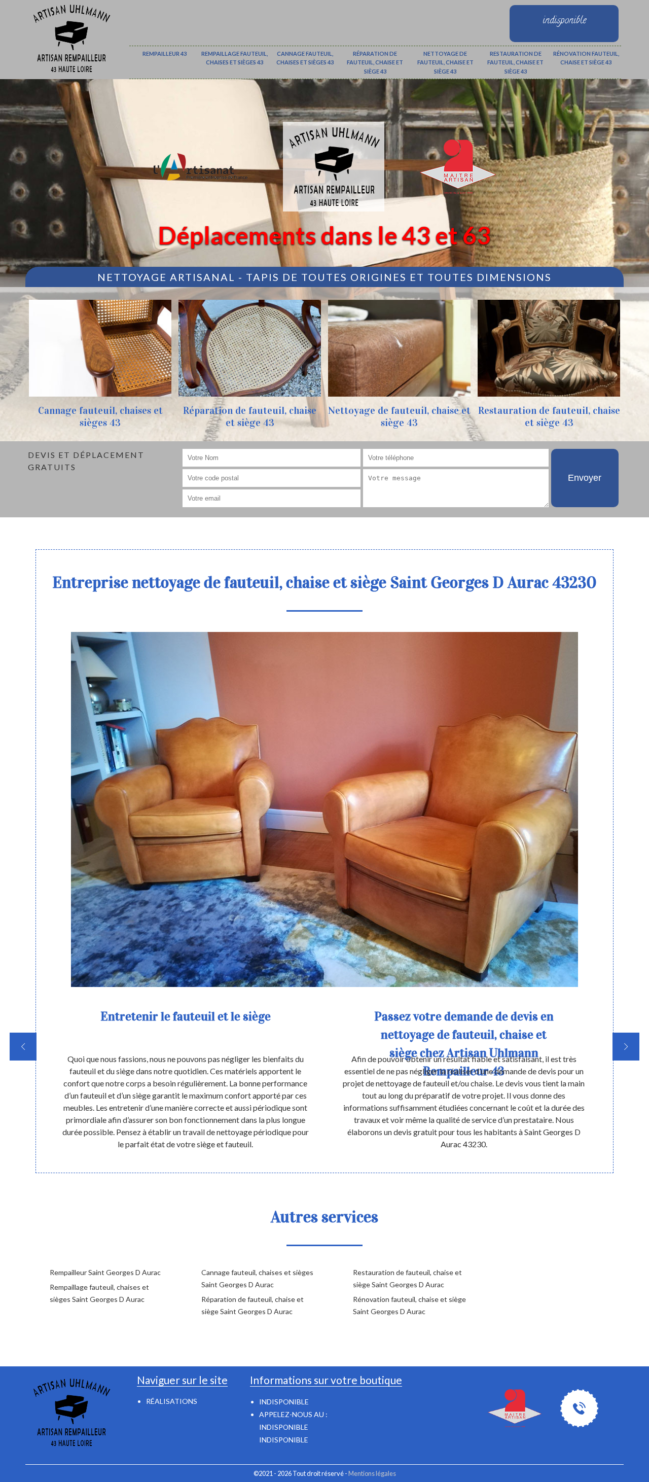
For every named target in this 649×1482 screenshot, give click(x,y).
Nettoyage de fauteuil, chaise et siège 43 (445, 62)
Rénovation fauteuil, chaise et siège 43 (586, 58)
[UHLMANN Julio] (71, 37)
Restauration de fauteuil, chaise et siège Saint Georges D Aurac (407, 1278)
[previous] (23, 1047)
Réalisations (171, 1401)
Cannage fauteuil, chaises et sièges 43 (305, 58)
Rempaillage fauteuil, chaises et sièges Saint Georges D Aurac (99, 1293)
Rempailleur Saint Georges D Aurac (105, 1272)
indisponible (283, 1427)
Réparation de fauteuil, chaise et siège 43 (375, 62)
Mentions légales (372, 1473)
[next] (625, 1047)
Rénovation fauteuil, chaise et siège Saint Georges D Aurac (409, 1305)
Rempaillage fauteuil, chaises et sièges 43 (234, 58)
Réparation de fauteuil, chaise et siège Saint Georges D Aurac (252, 1305)
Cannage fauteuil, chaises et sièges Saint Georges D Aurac (257, 1278)
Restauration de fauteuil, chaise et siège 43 (515, 62)
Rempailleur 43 (164, 53)
